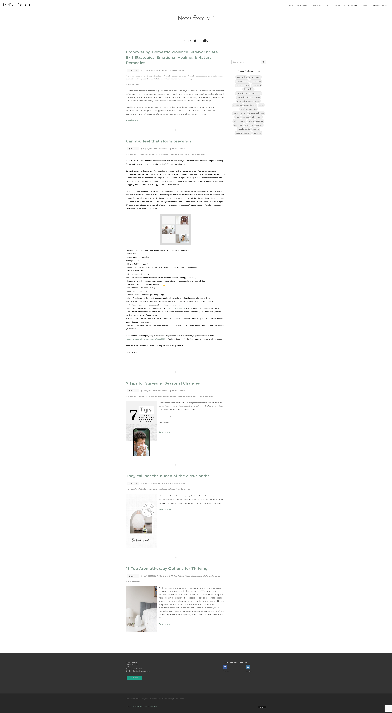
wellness (171, 489)
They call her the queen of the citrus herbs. (168, 476)
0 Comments (134, 84)
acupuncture (242, 81)
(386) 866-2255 (137, 669)
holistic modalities (162, 79)
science (163, 489)
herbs (143, 489)
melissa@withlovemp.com (140, 671)
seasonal (179, 154)
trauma (173, 79)
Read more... (133, 120)
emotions (137, 79)
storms (186, 154)
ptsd (211, 576)
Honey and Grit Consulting (322, 5)
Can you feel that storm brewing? (159, 141)
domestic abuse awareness (175, 76)
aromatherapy (147, 76)
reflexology (256, 117)
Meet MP (366, 5)
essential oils (147, 79)
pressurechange (167, 154)
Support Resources (380, 5)
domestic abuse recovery (197, 76)
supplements (191, 396)
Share (133, 70)
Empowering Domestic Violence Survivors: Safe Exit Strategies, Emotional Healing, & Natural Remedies (172, 57)
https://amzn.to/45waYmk (175, 308)
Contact (135, 678)
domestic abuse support (248, 101)
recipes (154, 396)
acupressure (135, 76)
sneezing (181, 396)
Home (291, 5)
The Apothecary (302, 5)
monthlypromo (153, 489)
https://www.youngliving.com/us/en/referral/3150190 (146, 339)
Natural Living (340, 5)
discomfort (143, 154)
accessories (241, 77)
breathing (158, 76)
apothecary (256, 81)
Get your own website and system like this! (141, 706)
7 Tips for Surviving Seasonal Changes (163, 383)
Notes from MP (354, 5)
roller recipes (163, 396)
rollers (251, 121)
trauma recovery (185, 79)
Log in (262, 707)
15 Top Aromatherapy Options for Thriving (167, 568)
